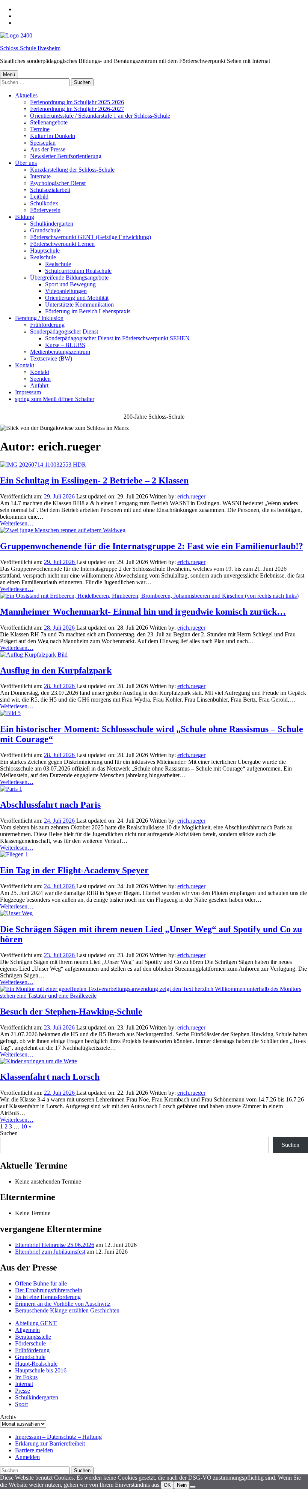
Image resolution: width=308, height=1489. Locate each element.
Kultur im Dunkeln (52, 136)
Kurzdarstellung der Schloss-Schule (72, 169)
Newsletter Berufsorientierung (65, 156)
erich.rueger (191, 496)
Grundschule (45, 230)
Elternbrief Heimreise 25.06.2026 (54, 1245)
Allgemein (27, 1330)
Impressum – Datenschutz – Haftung (58, 1437)
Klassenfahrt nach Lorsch (50, 1077)
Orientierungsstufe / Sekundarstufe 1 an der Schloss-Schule (100, 115)
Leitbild (39, 196)
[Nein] (193, 1487)
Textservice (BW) (51, 358)
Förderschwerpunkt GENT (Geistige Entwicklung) (90, 237)
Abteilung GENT (36, 1323)
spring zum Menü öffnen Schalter (54, 399)
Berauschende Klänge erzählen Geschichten (67, 1310)
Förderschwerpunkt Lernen (62, 244)
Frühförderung (47, 325)
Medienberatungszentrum (60, 352)
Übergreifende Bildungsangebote (69, 277)
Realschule (43, 257)
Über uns (26, 163)
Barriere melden (34, 1450)
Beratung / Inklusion (39, 318)
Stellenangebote (49, 122)
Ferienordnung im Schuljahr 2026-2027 (77, 109)
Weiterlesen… (16, 523)
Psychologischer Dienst (58, 183)
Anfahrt (39, 385)
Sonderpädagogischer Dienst (64, 331)
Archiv (8, 1417)
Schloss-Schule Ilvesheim (30, 48)
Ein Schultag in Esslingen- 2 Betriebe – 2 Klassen (94, 480)
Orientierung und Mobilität (77, 298)
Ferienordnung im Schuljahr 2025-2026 (77, 102)
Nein (182, 1485)
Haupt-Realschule (36, 1363)
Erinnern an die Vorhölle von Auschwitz (62, 1303)
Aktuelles (26, 95)
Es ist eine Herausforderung (48, 1297)
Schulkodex (44, 203)
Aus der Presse (47, 149)
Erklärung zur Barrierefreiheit (50, 1443)
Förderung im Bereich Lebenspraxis (87, 311)
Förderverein (45, 210)
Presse (22, 1390)
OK (167, 1485)
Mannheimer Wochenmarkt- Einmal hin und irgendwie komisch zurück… (143, 612)
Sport (21, 1404)
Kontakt (24, 365)
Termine (40, 129)
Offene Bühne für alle (41, 1283)
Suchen (9, 1133)
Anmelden (27, 1457)
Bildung (24, 217)
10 (24, 1126)
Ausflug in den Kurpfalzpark (56, 670)
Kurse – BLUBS (65, 345)
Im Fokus (26, 1377)
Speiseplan (43, 142)
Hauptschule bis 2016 (40, 1370)
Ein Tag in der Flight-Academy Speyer (74, 870)
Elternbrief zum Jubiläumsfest (50, 1251)
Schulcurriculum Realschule (78, 271)
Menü (9, 74)
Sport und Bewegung (70, 284)
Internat (24, 1384)
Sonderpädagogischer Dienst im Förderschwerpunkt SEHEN (117, 338)
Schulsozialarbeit (50, 190)
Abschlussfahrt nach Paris (50, 805)
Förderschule (30, 1343)
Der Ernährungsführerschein (48, 1290)
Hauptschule (45, 250)
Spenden (40, 379)
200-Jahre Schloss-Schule (154, 416)
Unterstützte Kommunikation (79, 304)
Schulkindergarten (51, 223)
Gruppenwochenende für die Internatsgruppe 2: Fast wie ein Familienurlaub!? (151, 546)
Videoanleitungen (66, 291)
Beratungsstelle (33, 1336)
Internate (40, 176)
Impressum (28, 392)
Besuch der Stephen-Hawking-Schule (71, 1011)
